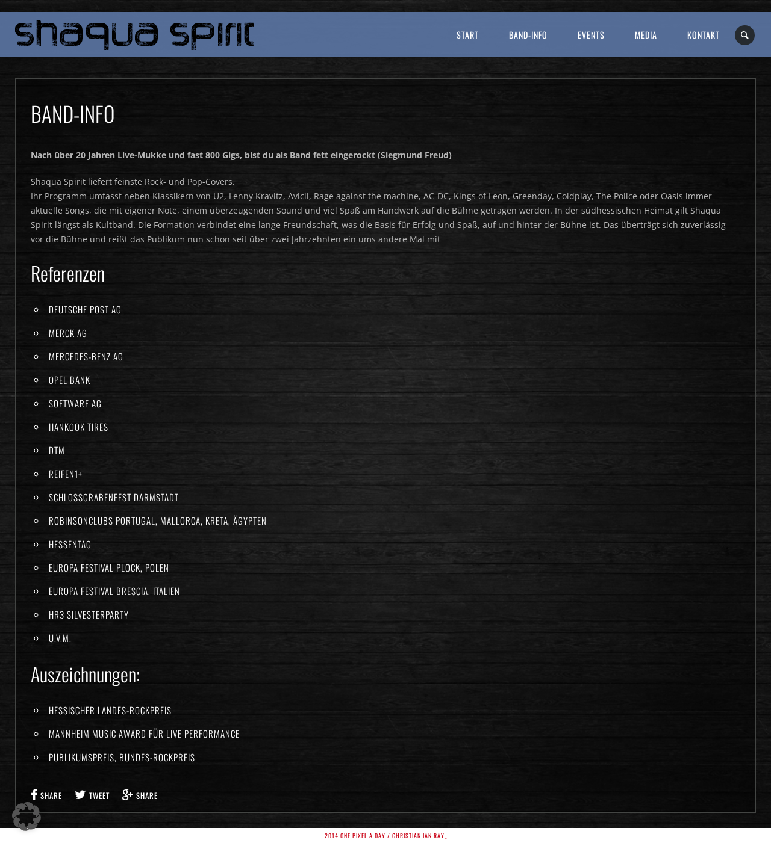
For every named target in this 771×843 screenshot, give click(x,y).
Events (591, 34)
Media (646, 34)
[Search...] (745, 35)
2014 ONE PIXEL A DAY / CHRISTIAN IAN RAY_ (386, 835)
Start (468, 34)
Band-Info (528, 34)
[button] (26, 816)
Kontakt (703, 34)
